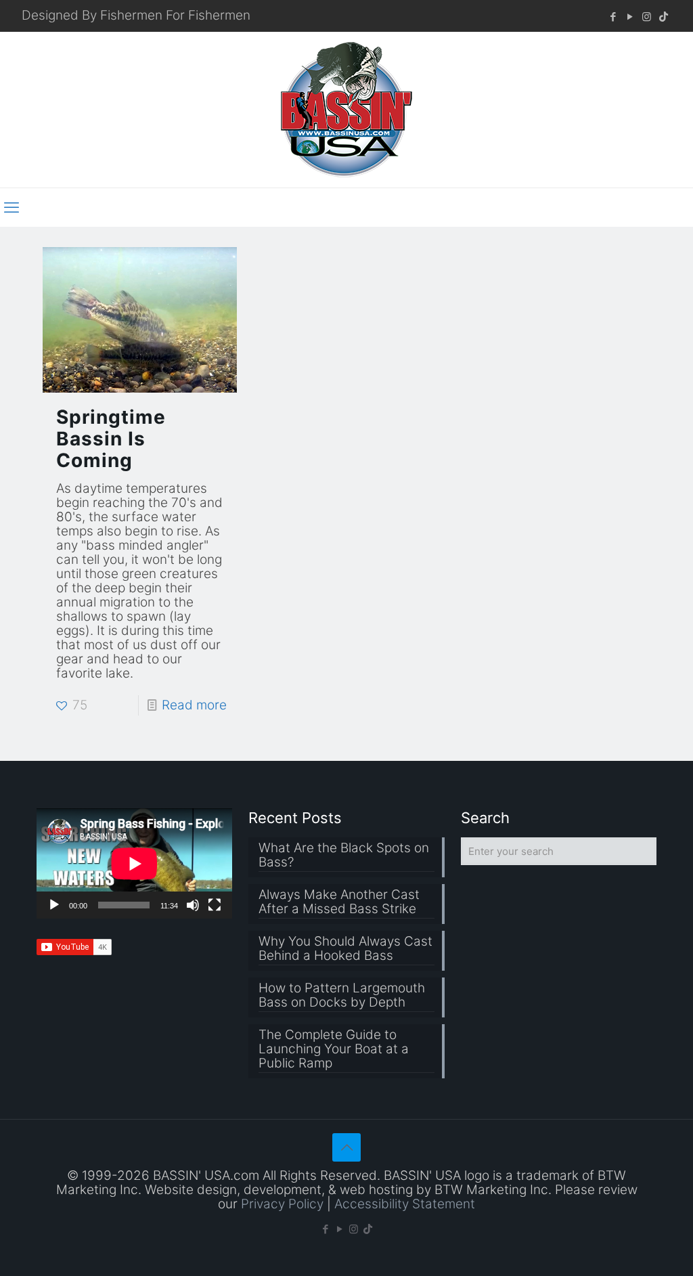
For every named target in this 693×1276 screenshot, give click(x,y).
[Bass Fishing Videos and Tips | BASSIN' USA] (346, 110)
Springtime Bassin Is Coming (111, 438)
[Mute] (193, 905)
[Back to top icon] (346, 1147)
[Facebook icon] (613, 16)
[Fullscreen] (214, 905)
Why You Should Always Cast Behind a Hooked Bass (345, 948)
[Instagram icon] (647, 16)
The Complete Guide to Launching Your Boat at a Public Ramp (334, 1049)
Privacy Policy (282, 1204)
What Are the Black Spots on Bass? (344, 855)
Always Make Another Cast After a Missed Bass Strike (339, 902)
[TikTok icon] (663, 16)
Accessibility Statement (404, 1204)
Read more (194, 705)
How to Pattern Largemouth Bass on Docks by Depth (342, 995)
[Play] (54, 905)
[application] (134, 863)
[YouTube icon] (630, 16)
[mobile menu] (11, 207)
